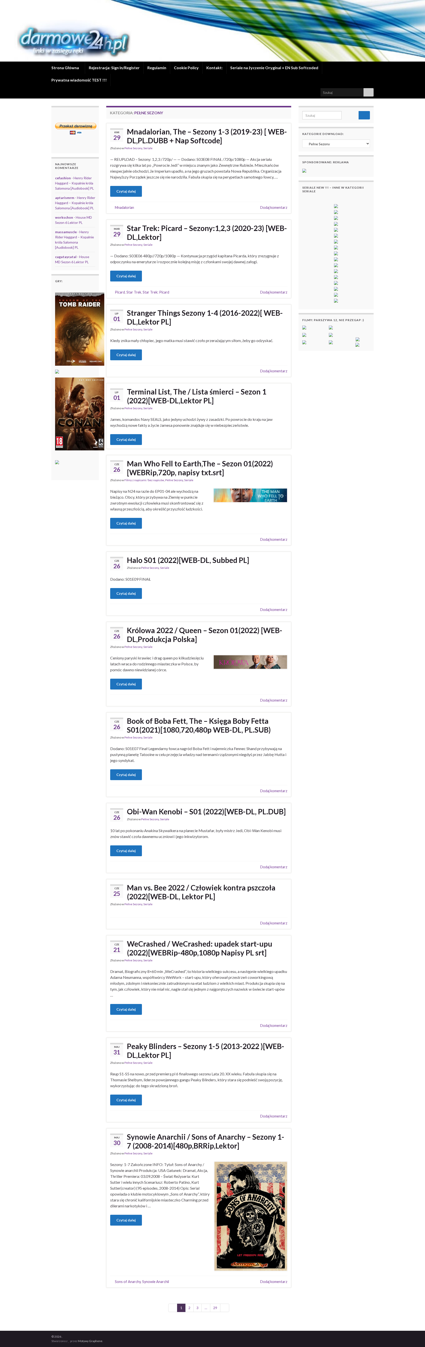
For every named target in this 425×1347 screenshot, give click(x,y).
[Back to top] (414, 1336)
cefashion (63, 178)
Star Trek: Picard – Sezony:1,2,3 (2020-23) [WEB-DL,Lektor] (207, 232)
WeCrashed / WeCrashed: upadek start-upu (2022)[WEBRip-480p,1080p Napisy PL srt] (199, 948)
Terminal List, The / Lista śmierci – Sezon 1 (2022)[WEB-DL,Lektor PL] (196, 396)
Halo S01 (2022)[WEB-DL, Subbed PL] (188, 560)
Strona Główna (65, 67)
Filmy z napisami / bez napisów (144, 480)
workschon (64, 217)
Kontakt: (214, 67)
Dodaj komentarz (273, 207)
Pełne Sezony (133, 148)
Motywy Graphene (90, 1341)
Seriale (147, 148)
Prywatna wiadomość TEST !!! (79, 80)
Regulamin (156, 67)
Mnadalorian (124, 207)
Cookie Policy (186, 67)
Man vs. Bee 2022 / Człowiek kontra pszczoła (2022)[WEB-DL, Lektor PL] (201, 892)
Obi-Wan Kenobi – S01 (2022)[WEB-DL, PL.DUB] (206, 811)
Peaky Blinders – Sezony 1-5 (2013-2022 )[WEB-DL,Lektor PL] (205, 1050)
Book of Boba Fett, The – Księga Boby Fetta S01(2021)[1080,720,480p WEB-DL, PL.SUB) (199, 725)
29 (215, 1308)
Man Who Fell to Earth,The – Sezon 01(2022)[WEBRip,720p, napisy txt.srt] (200, 468)
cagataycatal (65, 257)
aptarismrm (64, 198)
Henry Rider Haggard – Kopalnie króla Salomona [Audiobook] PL (74, 183)
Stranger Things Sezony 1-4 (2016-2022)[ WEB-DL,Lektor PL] (205, 317)
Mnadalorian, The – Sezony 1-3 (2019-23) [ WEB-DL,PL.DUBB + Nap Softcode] (207, 136)
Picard (120, 292)
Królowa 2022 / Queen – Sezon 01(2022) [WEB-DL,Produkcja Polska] (204, 634)
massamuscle (66, 232)
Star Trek (133, 292)
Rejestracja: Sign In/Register (114, 67)
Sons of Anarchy (128, 1282)
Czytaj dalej (126, 191)
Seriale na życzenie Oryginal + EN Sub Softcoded (274, 67)
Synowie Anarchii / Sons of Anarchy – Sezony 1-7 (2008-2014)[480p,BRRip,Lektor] (205, 1141)
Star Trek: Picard (156, 292)
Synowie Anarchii (155, 1282)
